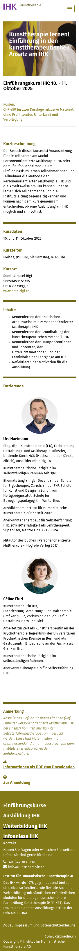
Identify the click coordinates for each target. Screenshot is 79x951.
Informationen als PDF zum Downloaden (39, 767)
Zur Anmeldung (16, 782)
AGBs (7, 925)
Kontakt (9, 843)
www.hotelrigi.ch (16, 291)
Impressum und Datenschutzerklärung (45, 925)
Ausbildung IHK (21, 816)
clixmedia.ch (65, 936)
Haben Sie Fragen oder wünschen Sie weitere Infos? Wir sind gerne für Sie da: (39, 852)
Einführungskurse (24, 805)
